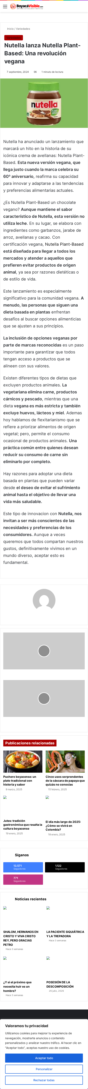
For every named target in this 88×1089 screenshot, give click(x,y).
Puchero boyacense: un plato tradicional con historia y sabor (19, 780)
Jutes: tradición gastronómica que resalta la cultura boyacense (22, 824)
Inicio (10, 28)
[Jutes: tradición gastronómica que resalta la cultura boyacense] (22, 806)
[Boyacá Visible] (26, 6)
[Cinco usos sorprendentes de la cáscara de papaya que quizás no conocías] (65, 761)
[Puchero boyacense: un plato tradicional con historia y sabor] (22, 762)
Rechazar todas (44, 1080)
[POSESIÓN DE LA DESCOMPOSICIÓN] (65, 967)
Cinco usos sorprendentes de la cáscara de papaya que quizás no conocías (65, 780)
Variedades (23, 28)
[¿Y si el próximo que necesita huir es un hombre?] (22, 967)
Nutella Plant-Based (64, 244)
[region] (44, 1054)
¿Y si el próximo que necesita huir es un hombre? (17, 986)
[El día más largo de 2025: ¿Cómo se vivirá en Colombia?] (65, 807)
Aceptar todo (44, 1058)
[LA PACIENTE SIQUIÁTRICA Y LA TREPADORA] (65, 917)
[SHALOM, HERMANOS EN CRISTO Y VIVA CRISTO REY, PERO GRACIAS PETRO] (22, 917)
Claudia (44, 616)
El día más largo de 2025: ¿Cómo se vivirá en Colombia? (63, 825)
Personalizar (44, 1069)
